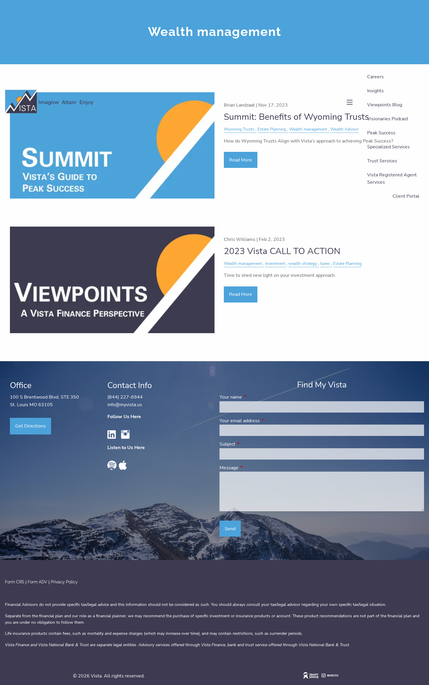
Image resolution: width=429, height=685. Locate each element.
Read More (240, 294)
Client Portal (406, 196)
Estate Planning (347, 263)
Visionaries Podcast (387, 119)
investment (275, 263)
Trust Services (382, 161)
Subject (250, 444)
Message (251, 468)
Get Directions (30, 426)
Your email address (262, 421)
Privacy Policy (64, 582)
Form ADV (38, 582)
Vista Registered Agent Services (392, 179)
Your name (253, 397)
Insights (375, 91)
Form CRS (14, 582)
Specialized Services (388, 147)
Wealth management (243, 263)
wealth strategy (302, 263)
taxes (325, 263)
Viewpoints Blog (384, 105)
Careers (375, 77)
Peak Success (381, 133)
